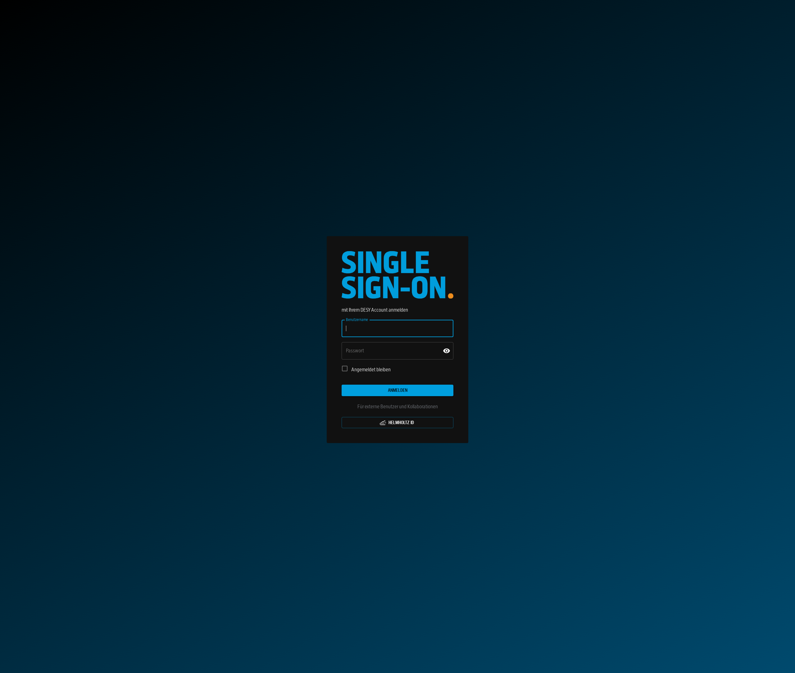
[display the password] (446, 351)
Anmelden (397, 390)
